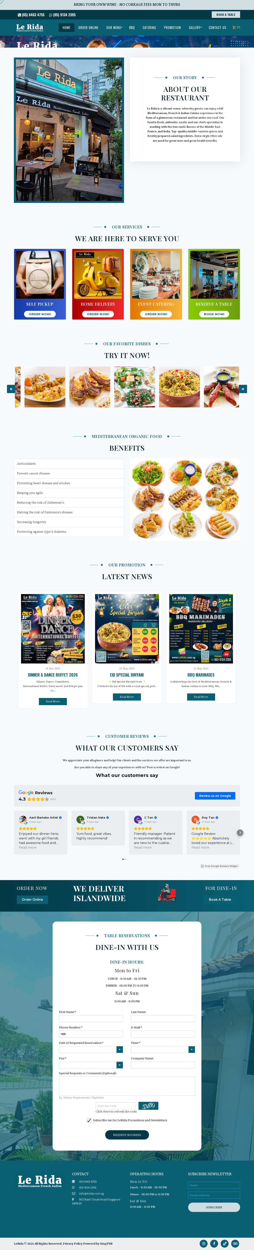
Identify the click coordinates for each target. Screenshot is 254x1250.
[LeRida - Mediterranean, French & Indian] (30, 27)
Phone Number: (70, 1027)
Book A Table (225, 14)
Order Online (32, 899)
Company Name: (142, 1058)
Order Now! (40, 314)
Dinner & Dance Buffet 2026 (53, 675)
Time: (135, 1043)
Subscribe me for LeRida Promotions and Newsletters (130, 1120)
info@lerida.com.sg (91, 1193)
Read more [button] (28, 847)
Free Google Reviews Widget (221, 866)
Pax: (62, 1058)
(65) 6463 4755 (32, 14)
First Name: (67, 1012)
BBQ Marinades (201, 675)
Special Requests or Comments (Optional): (88, 1073)
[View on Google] (23, 820)
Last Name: (138, 1012)
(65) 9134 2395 (64, 14)
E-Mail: (135, 1027)
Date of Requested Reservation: (80, 1043)
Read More (53, 701)
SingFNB (106, 1243)
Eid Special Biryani (127, 675)
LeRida (19, 1243)
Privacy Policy (73, 1243)
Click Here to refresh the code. (116, 1111)
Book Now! (214, 314)
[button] (14, 832)
